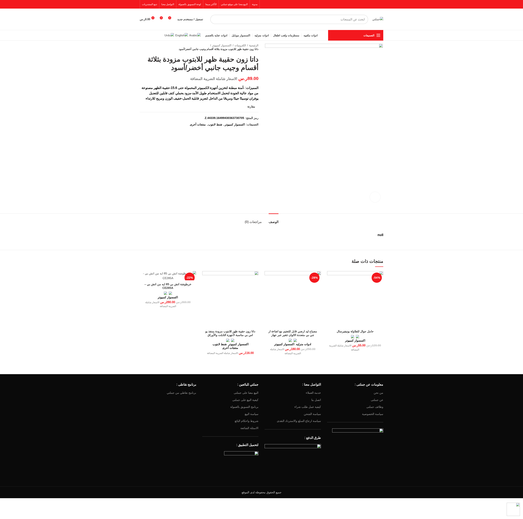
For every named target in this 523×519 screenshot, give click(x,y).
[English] (181, 35)
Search (216, 19)
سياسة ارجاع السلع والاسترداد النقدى (299, 421)
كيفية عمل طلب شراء (307, 406)
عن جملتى (377, 399)
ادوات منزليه (303, 344)
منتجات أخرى (198, 124)
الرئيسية (253, 45)
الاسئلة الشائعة (249, 428)
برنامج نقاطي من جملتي (181, 392)
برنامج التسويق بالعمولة (244, 406)
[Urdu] (169, 35)
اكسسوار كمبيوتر (221, 45)
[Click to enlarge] (375, 197)
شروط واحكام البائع (246, 421)
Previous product (150, 47)
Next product (142, 47)
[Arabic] (195, 35)
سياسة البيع (251, 414)
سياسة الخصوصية (372, 414)
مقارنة (251, 106)
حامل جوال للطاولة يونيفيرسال (355, 331)
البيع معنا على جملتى (246, 392)
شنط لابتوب (215, 124)
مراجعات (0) (253, 222)
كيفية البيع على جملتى (245, 399)
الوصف (273, 222)
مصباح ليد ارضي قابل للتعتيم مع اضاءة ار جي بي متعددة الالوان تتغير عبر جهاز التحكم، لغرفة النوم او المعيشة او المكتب (292, 335)
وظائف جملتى (374, 406)
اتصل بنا (316, 399)
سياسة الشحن (312, 414)
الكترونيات (240, 45)
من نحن (378, 392)
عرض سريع (330, 277)
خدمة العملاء (313, 392)
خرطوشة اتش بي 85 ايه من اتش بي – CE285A (167, 286)
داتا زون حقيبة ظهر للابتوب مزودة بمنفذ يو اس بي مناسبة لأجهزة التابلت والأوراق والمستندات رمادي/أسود (230, 335)
